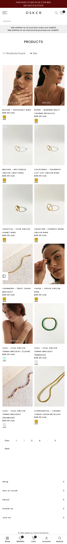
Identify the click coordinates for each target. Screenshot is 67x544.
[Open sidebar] (4, 276)
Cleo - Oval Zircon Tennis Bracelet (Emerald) (45, 351)
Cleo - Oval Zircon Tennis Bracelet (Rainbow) (13, 414)
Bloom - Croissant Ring (16, 110)
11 (55, 440)
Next (7, 448)
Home (7, 21)
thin (35, 53)
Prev (7, 440)
